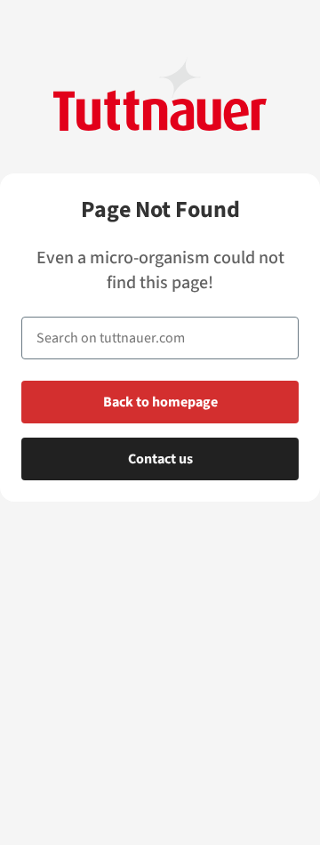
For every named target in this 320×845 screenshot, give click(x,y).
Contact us (160, 459)
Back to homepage (160, 402)
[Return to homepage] (160, 94)
